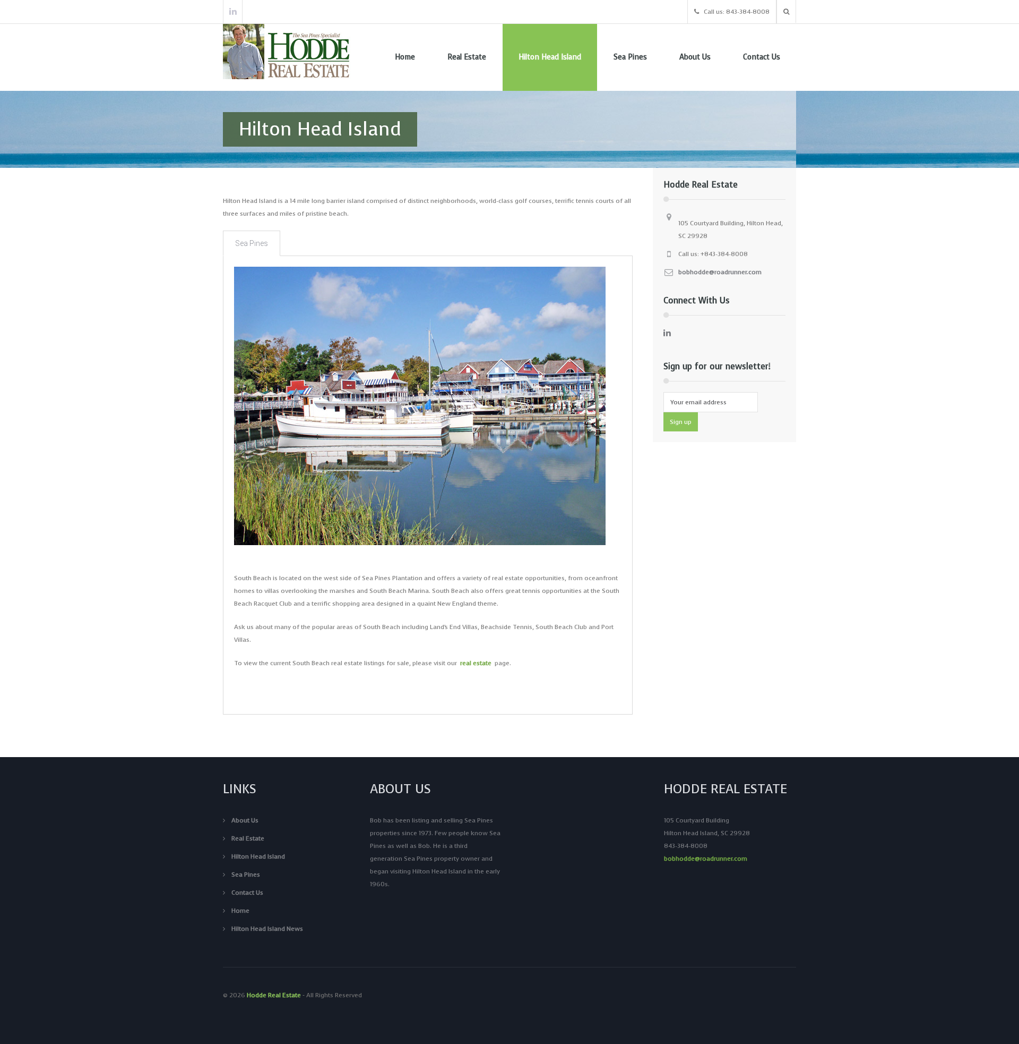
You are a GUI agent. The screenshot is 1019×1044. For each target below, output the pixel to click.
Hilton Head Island (550, 57)
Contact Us (761, 57)
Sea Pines (630, 57)
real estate (475, 663)
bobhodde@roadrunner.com (720, 272)
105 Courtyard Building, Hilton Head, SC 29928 (730, 229)
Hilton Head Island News (267, 928)
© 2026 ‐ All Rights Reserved (293, 995)
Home (405, 57)
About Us (695, 57)
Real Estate (466, 57)
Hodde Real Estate (274, 995)
